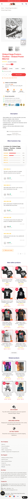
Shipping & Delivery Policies (7, 457)
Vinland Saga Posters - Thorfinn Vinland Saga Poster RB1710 (20, 375)
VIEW (7, 276)
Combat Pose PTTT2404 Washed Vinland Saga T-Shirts (7, 281)
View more (14, 352)
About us (3, 444)
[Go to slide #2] (17, 49)
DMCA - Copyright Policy (6, 449)
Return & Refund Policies (6, 461)
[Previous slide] (3, 28)
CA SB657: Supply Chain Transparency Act (10, 451)
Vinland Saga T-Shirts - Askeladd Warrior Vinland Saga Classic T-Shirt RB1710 (21, 345)
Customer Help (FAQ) (5, 464)
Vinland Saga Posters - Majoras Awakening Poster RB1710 (7, 375)
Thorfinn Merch (15, 133)
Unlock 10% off (2, 493)
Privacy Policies (4, 448)
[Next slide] (25, 28)
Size (3, 66)
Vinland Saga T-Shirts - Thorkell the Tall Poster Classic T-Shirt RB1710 (7, 323)
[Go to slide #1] (10, 49)
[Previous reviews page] (18, 254)
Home (2, 8)
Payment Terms (4, 459)
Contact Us (3, 463)
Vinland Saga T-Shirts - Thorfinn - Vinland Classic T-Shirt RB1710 (21, 323)
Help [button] (25, 497)
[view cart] (26, 4)
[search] (22, 4)
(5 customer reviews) (12, 61)
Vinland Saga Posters (6, 10)
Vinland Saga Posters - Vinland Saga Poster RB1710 (7, 395)
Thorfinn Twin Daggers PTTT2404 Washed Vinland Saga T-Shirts (21, 281)
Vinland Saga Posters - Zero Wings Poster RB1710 (20, 395)
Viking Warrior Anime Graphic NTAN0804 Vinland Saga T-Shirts (7, 302)
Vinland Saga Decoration (11, 8)
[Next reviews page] (25, 254)
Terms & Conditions (5, 446)
